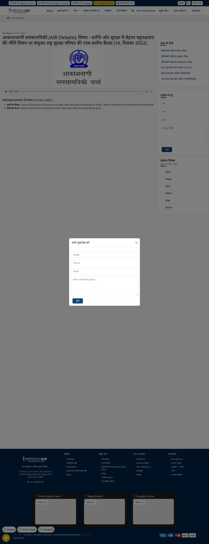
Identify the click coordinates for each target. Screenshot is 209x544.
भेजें (77, 300)
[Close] (136, 242)
